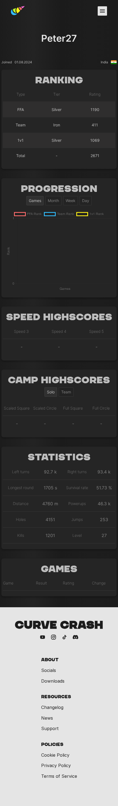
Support (49, 728)
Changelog (52, 707)
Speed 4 (59, 331)
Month (53, 200)
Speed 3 (21, 331)
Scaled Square (17, 408)
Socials (48, 670)
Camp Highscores (59, 380)
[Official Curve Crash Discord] (75, 637)
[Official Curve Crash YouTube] (42, 637)
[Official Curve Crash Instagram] (53, 637)
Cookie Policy (55, 755)
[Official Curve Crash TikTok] (64, 637)
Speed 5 (96, 331)
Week (70, 200)
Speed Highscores (59, 317)
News (47, 718)
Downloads (52, 681)
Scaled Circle (45, 408)
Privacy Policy (56, 765)
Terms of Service (59, 776)
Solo (51, 392)
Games (35, 200)
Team (66, 392)
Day (85, 200)
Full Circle (101, 408)
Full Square (73, 408)
